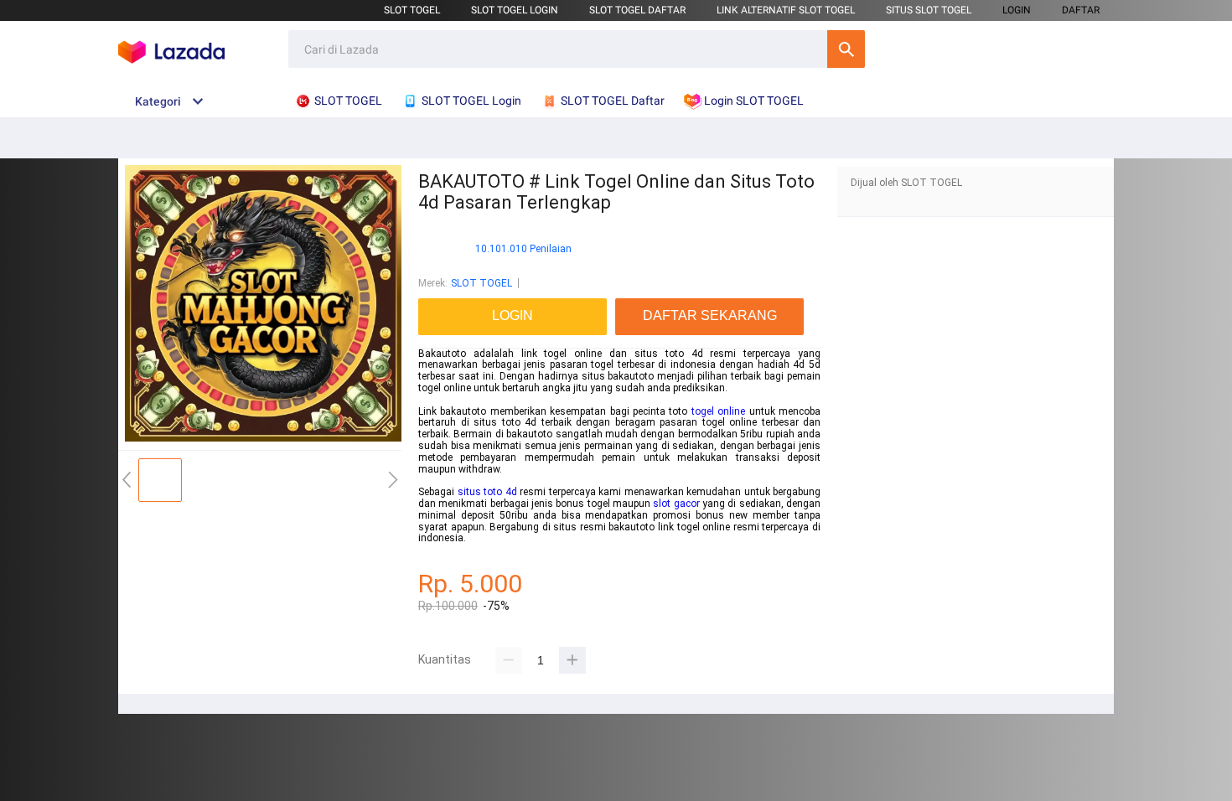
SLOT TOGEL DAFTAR (637, 10)
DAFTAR (1081, 10)
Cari (846, 49)
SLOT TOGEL (412, 10)
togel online (718, 411)
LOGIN (1016, 10)
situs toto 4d (487, 492)
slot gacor (676, 503)
